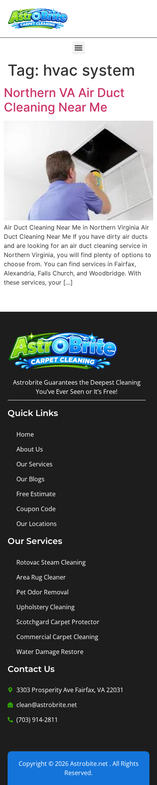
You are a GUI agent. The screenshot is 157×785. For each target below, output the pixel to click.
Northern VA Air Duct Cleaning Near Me (64, 100)
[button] (78, 48)
